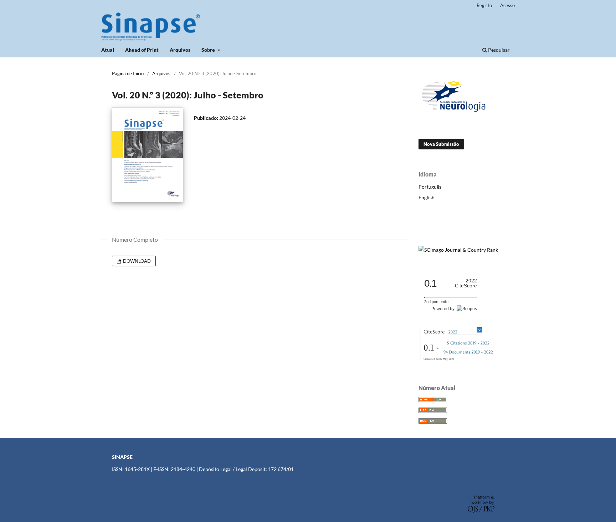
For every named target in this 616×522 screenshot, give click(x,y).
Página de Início (128, 73)
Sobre (208, 50)
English (427, 197)
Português (430, 187)
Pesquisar (498, 50)
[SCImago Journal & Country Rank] (458, 250)
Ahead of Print (142, 50)
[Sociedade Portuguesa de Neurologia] (454, 112)
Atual (107, 50)
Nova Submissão (441, 144)
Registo (484, 5)
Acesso (507, 5)
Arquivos (180, 50)
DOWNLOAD (136, 261)
